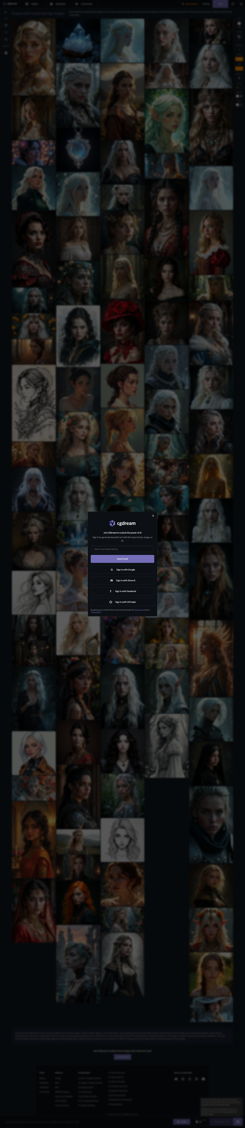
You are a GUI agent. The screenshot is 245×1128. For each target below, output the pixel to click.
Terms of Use (139, 610)
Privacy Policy (96, 612)
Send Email (122, 558)
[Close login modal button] (153, 516)
